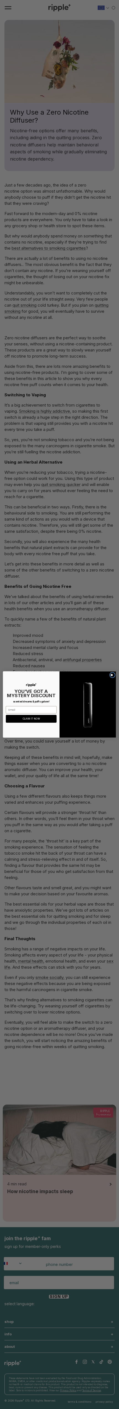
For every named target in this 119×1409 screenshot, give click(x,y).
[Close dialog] (112, 675)
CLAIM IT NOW (31, 718)
